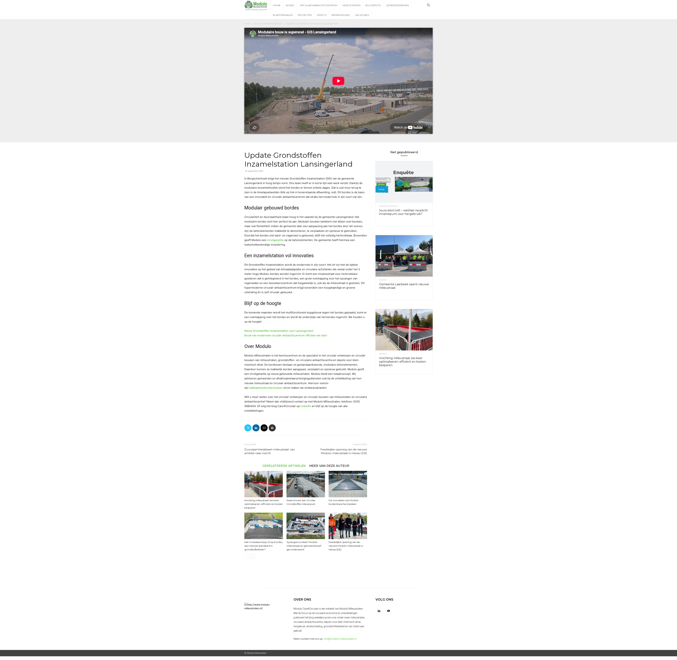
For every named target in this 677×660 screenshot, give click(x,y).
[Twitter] (247, 427)
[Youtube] (388, 611)
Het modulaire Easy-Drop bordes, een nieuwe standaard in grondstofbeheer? (263, 546)
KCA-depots (373, 5)
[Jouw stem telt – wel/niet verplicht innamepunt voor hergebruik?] (404, 182)
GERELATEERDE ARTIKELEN (284, 465)
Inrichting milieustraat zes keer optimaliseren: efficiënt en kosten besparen (263, 504)
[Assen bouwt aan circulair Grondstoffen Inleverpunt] (305, 484)
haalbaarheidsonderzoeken (266, 387)
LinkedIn (305, 406)
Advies (290, 5)
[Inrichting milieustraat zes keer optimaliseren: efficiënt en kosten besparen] (263, 484)
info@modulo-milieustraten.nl (340, 638)
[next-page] (252, 556)
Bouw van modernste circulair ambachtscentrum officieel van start (285, 335)
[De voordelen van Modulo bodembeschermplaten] (348, 484)
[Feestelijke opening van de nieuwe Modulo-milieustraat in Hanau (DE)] (348, 526)
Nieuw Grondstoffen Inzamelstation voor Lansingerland (278, 330)
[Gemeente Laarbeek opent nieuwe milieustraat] (404, 256)
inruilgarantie (275, 240)
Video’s (322, 15)
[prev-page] (246, 556)
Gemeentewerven (397, 5)
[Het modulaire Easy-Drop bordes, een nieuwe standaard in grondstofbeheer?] (263, 526)
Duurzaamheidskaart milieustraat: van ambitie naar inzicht (269, 451)
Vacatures (362, 15)
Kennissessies (341, 15)
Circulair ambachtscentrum (318, 5)
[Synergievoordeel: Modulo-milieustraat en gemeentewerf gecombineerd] (305, 526)
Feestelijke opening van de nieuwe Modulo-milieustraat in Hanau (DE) (343, 451)
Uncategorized (388, 206)
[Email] (264, 427)
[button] (428, 5)
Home (276, 5)
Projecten (305, 15)
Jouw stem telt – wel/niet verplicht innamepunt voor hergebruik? (403, 212)
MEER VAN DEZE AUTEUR (329, 465)
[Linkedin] (256, 427)
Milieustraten (351, 5)
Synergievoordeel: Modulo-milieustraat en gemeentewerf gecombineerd (303, 546)
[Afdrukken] (272, 427)
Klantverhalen (283, 15)
